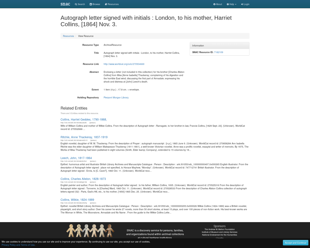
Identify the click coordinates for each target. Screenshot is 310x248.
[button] (231, 4)
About (218, 4)
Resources (68, 36)
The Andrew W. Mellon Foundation (220, 229)
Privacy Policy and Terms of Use (18, 244)
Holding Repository (88, 97)
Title (96, 52)
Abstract (94, 71)
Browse (96, 4)
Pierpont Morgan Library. (116, 97)
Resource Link (91, 64)
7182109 (218, 52)
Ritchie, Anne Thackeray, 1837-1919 (84, 137)
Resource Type (90, 44)
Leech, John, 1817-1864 (76, 158)
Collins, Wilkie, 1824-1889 (77, 199)
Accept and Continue (295, 242)
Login (246, 4)
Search (81, 4)
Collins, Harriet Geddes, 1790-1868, (84, 119)
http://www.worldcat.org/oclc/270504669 (124, 64)
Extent (95, 89)
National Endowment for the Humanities (219, 234)
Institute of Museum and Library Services (219, 232)
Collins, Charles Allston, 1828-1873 (83, 178)
